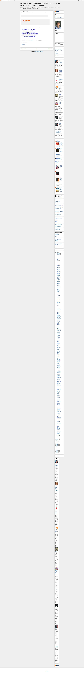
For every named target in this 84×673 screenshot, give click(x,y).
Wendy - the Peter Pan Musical (58, 429)
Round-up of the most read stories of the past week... (59, 408)
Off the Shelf (58, 303)
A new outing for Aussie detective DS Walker (60, 190)
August (58, 258)
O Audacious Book (59, 165)
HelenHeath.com (58, 158)
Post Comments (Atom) (38, 51)
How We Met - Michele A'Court (59, 273)
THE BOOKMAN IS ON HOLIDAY (59, 426)
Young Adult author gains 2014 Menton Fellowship (61, 70)
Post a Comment (24, 44)
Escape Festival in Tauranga (58, 281)
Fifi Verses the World (59, 148)
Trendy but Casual (57, 229)
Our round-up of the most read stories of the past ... (59, 371)
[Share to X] (39, 40)
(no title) (60, 94)
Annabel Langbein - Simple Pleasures (60, 103)
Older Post (50, 48)
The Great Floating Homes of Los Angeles (59, 55)
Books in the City (57, 201)
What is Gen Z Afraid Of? (58, 49)
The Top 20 (58, 279)
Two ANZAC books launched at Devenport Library (59, 277)
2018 (57, 252)
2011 (57, 446)
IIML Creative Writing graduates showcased (59, 384)
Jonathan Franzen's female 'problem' (58, 132)
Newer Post (23, 48)
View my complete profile (58, 17)
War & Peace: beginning (59, 184)
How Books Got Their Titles (59, 211)
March (58, 435)
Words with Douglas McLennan (58, 338)
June (57, 260)
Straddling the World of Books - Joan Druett (58, 224)
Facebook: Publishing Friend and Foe (58, 344)
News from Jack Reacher (58, 414)
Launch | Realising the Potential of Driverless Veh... (59, 417)
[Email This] (38, 40)
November (58, 254)
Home (37, 48)
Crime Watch (58, 141)
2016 (57, 440)
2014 (57, 443)
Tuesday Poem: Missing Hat (61, 167)
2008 (57, 450)
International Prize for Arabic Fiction (58, 341)
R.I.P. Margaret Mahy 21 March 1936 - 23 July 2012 (61, 61)
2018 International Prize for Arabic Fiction (59, 312)
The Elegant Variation (58, 226)
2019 (57, 251)
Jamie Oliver (57, 234)
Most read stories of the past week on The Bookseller (58, 266)
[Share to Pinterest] (41, 40)
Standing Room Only (59, 269)
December (58, 253)
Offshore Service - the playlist (60, 179)
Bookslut (56, 202)
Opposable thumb (57, 217)
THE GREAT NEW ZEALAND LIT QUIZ (58, 353)
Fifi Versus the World (58, 208)
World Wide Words (57, 244)
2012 (57, 445)
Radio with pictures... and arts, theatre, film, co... (59, 381)
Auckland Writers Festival (58, 289)
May (57, 261)
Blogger (47, 671)
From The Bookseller (58, 271)
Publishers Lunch (58, 295)
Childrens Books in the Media (59, 292)
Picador (56, 221)
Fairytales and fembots (59, 159)
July (57, 259)
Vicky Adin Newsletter (58, 299)
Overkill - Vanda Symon (58, 218)
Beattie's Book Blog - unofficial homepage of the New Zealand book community (40, 4)
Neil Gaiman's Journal (58, 214)
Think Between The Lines (61, 87)
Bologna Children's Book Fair (58, 395)
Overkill (57, 171)
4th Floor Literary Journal (58, 197)
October (58, 255)
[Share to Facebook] (40, 40)
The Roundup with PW (58, 110)
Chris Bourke (57, 204)
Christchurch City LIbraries (59, 205)
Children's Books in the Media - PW (59, 389)
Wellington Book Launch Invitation (58, 284)
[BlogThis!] (39, 40)
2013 (57, 444)
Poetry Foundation (57, 241)
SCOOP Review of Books (58, 243)
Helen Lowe (58, 154)
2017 (57, 439)
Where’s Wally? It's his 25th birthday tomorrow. (61, 79)
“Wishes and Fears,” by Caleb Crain (58, 53)
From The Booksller (58, 356)
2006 (57, 452)
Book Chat (58, 315)
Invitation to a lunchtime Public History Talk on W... (59, 362)
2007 (57, 451)
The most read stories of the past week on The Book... (59, 320)
